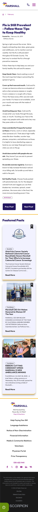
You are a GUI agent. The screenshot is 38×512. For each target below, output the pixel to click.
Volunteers (19, 446)
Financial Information (19, 435)
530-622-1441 (19, 462)
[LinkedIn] (26, 467)
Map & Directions (19, 414)
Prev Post (9, 206)
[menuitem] (19, 491)
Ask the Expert (7, 197)
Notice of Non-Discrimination (19, 430)
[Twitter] (12, 467)
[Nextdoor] (31, 467)
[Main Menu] (34, 4)
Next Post (28, 206)
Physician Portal (19, 451)
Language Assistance (19, 425)
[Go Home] (3, 14)
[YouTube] (21, 467)
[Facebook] (7, 467)
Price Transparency (19, 456)
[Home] (10, 5)
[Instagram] (17, 467)
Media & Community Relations (19, 440)
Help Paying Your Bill (19, 420)
